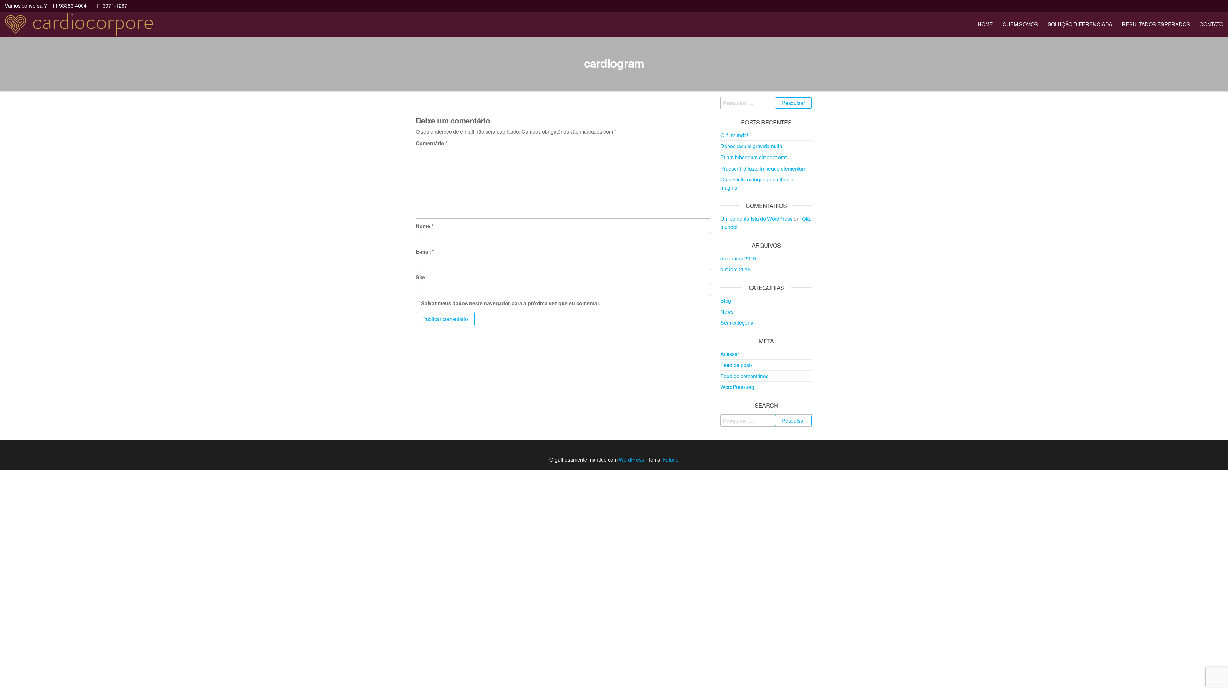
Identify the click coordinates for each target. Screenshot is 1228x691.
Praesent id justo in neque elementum (763, 168)
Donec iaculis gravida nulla (751, 146)
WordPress (631, 459)
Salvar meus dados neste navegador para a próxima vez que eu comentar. (510, 303)
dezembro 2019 (738, 258)
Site (420, 277)
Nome (424, 226)
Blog (725, 300)
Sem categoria (736, 322)
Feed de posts (736, 365)
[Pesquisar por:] (766, 103)
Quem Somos (1020, 24)
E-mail (425, 251)
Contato (1211, 24)
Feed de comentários (744, 376)
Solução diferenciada (1080, 24)
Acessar (729, 354)
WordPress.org (737, 387)
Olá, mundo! (734, 135)
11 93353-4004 (69, 5)
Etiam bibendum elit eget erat (753, 157)
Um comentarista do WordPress (756, 218)
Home (985, 24)
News (727, 311)
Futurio (671, 459)
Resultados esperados (1156, 24)
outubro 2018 (735, 269)
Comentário (431, 143)
